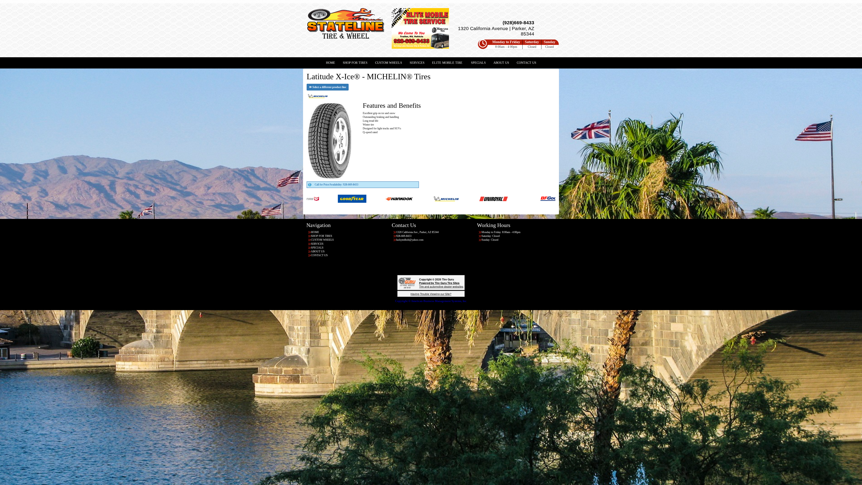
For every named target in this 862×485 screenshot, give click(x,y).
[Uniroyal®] (318, 198)
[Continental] (474, 198)
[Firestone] (521, 198)
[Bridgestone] (427, 198)
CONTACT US (526, 62)
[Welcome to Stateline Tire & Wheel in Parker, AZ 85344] (345, 24)
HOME (330, 62)
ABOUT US (501, 62)
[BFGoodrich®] (379, 198)
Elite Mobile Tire (447, 62)
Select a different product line (329, 87)
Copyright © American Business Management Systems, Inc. (431, 301)
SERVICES (417, 62)
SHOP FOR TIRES (355, 62)
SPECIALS (478, 62)
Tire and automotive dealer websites (441, 284)
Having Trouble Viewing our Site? (431, 294)
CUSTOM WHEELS (388, 62)
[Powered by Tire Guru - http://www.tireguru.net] (407, 282)
